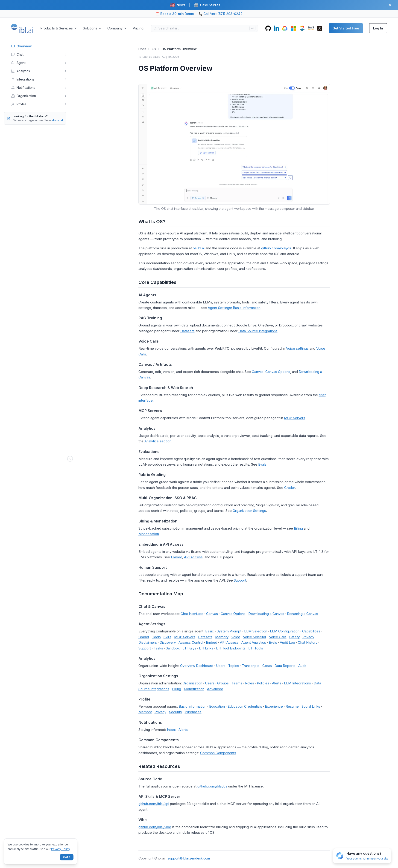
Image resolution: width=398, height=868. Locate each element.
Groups (223, 683)
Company (115, 28)
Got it (66, 857)
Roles (249, 683)
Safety (294, 637)
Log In (378, 28)
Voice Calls (278, 637)
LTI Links (206, 648)
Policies (263, 683)
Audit (302, 665)
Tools (156, 637)
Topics (233, 665)
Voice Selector (254, 637)
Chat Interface (192, 613)
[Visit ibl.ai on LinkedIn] (276, 28)
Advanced (215, 689)
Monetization (148, 534)
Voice (235, 637)
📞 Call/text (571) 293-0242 (221, 14)
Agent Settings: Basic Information (234, 308)
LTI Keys (189, 648)
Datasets (187, 331)
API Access (193, 557)
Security (175, 712)
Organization (192, 683)
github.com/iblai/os (276, 248)
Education (217, 706)
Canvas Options (277, 371)
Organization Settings (249, 510)
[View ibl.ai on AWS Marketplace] (311, 28)
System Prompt (229, 631)
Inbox (171, 729)
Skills (167, 637)
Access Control (191, 642)
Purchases (193, 712)
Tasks (158, 648)
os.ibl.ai (199, 248)
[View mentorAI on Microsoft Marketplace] (293, 28)
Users (220, 665)
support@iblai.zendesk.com (189, 858)
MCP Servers (294, 418)
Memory (221, 637)
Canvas (257, 371)
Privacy (308, 637)
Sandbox (173, 648)
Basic (209, 631)
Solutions (90, 28)
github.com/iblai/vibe (154, 827)
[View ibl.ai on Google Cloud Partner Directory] (284, 28)
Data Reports (285, 665)
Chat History (307, 642)
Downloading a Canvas (266, 613)
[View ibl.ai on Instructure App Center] (302, 28)
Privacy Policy (60, 849)
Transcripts (251, 665)
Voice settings (297, 348)
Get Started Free (346, 28)
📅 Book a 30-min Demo (174, 14)
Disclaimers (147, 642)
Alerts (276, 683)
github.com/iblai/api (153, 804)
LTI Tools (255, 648)
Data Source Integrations (258, 331)
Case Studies (207, 5)
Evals (262, 464)
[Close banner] (390, 5)
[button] (362, 856)
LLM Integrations (297, 683)
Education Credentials (245, 706)
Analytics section (157, 441)
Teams (236, 683)
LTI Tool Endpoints (231, 648)
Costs (267, 665)
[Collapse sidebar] (70, 458)
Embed (176, 557)
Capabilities (311, 631)
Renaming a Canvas (302, 613)
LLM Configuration (284, 631)
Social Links (310, 706)
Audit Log (287, 642)
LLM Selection (255, 631)
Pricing (138, 28)
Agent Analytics (253, 642)
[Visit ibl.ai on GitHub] (268, 28)
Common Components (218, 753)
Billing (298, 528)
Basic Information (192, 706)
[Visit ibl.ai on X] (319, 28)
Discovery (168, 642)
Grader (289, 487)
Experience (274, 706)
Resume (292, 706)
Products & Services (56, 28)
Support (240, 580)
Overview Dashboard (196, 665)
